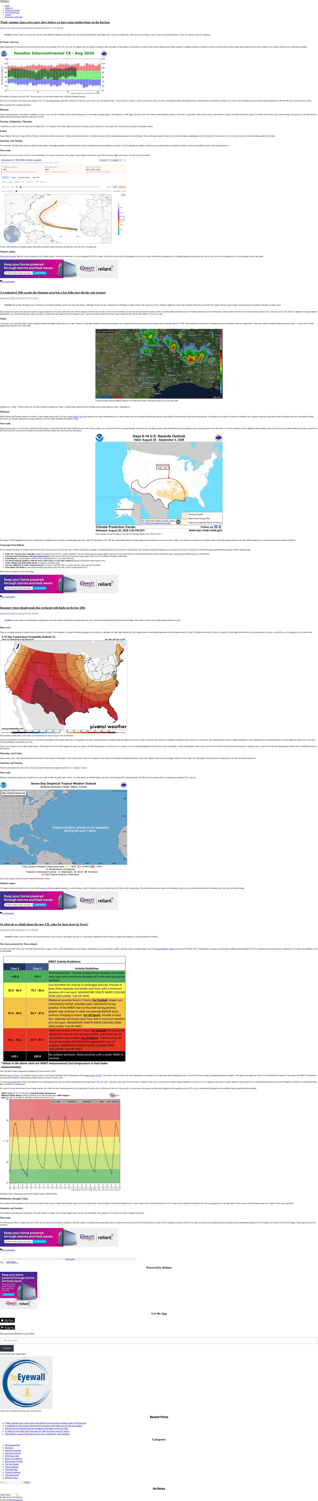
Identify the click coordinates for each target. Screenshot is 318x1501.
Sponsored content (14, 1461)
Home (7, 6)
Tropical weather (12, 1472)
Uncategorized (12, 1475)
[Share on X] (8, 286)
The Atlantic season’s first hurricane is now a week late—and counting (37, 1434)
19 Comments (8, 1250)
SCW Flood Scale (12, 12)
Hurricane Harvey (13, 1453)
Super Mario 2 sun (75, 416)
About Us (9, 8)
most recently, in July (93, 1075)
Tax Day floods (12, 1464)
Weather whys (11, 1477)
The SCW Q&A (11, 1469)
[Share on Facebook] (2, 286)
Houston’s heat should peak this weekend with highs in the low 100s (42, 607)
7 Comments (8, 913)
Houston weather (13, 1450)
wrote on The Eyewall (49, 888)
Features (9, 1447)
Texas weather (12, 1467)
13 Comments (8, 281)
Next (15, 1261)
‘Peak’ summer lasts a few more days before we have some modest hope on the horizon (55, 22)
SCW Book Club (12, 1456)
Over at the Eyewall (8, 256)
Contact (8, 15)
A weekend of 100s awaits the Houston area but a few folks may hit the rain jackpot (53, 292)
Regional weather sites (14, 17)
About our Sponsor (12, 10)
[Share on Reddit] (13, 286)
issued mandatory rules (164, 949)
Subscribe (7, 1348)
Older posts (70, 1259)
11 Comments (8, 596)
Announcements (12, 1445)
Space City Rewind (13, 1458)
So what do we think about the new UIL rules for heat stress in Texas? (44, 924)
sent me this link (13, 1082)
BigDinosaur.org (16, 1500)
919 (8, 1261)
